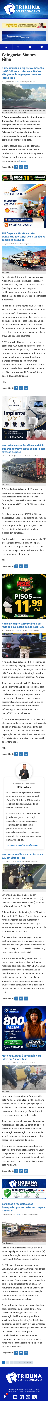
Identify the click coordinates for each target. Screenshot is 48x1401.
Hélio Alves (29, 1389)
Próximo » (27, 1362)
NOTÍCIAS (19, 631)
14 (20, 1362)
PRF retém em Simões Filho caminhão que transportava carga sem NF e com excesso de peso (23, 449)
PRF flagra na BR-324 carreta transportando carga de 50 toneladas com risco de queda (23, 236)
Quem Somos (18, 1389)
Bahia (17, 82)
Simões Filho (19, 456)
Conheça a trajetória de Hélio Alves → (24, 845)
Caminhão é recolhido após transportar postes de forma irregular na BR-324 (24, 1207)
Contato (36, 1389)
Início (11, 1389)
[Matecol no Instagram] (24, 178)
